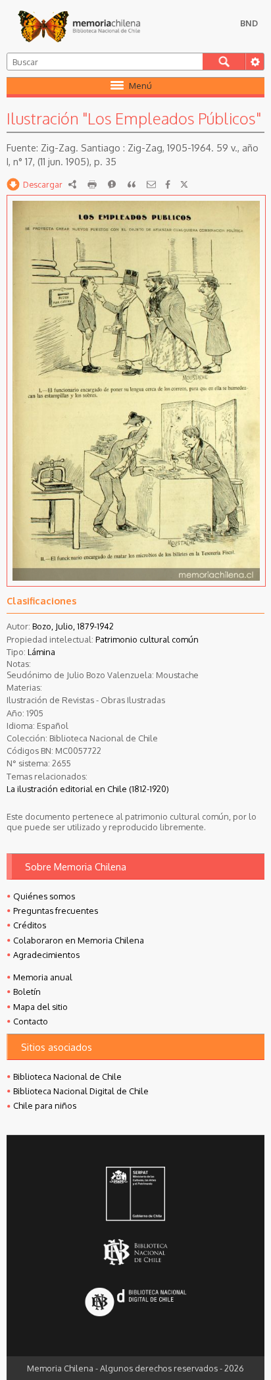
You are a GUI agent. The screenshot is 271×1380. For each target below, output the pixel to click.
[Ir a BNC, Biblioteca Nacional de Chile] (135, 1252)
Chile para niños (44, 1105)
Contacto (30, 1021)
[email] (151, 184)
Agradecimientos (46, 954)
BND (249, 23)
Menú (140, 85)
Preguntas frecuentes (55, 910)
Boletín (27, 991)
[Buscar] (224, 61)
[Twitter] (184, 184)
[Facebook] (167, 184)
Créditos (29, 925)
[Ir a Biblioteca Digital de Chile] (135, 1302)
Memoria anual (42, 977)
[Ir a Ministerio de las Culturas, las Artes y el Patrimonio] (135, 1195)
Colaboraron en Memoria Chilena (78, 940)
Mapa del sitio (40, 1006)
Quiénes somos (44, 896)
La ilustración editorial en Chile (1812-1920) (88, 788)
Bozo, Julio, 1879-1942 (73, 626)
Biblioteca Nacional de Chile (67, 1076)
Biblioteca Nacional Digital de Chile (81, 1091)
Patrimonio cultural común (147, 639)
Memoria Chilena (79, 26)
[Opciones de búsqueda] (254, 61)
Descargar (42, 184)
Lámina (41, 652)
